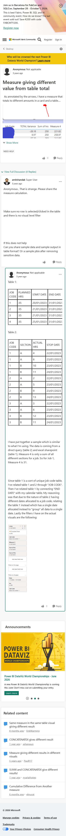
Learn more (44, 60)
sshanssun (28, 744)
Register (48, 39)
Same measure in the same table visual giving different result (32, 724)
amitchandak (18, 179)
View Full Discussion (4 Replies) (20, 171)
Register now (11, 28)
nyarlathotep (29, 777)
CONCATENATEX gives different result (31, 739)
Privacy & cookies (31, 817)
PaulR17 (28, 760)
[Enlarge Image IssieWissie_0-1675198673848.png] (17, 558)
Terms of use (50, 817)
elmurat (30, 794)
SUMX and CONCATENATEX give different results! (33, 771)
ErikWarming (33, 730)
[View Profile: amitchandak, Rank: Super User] (7, 181)
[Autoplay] (27, 698)
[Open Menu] (61, 49)
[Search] (39, 40)
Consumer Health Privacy (47, 829)
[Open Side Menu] (4, 39)
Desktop (9, 49)
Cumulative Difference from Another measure (30, 788)
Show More (12, 142)
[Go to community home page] (22, 39)
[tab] (31, 698)
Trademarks (9, 824)
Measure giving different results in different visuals (34, 754)
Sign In (58, 39)
